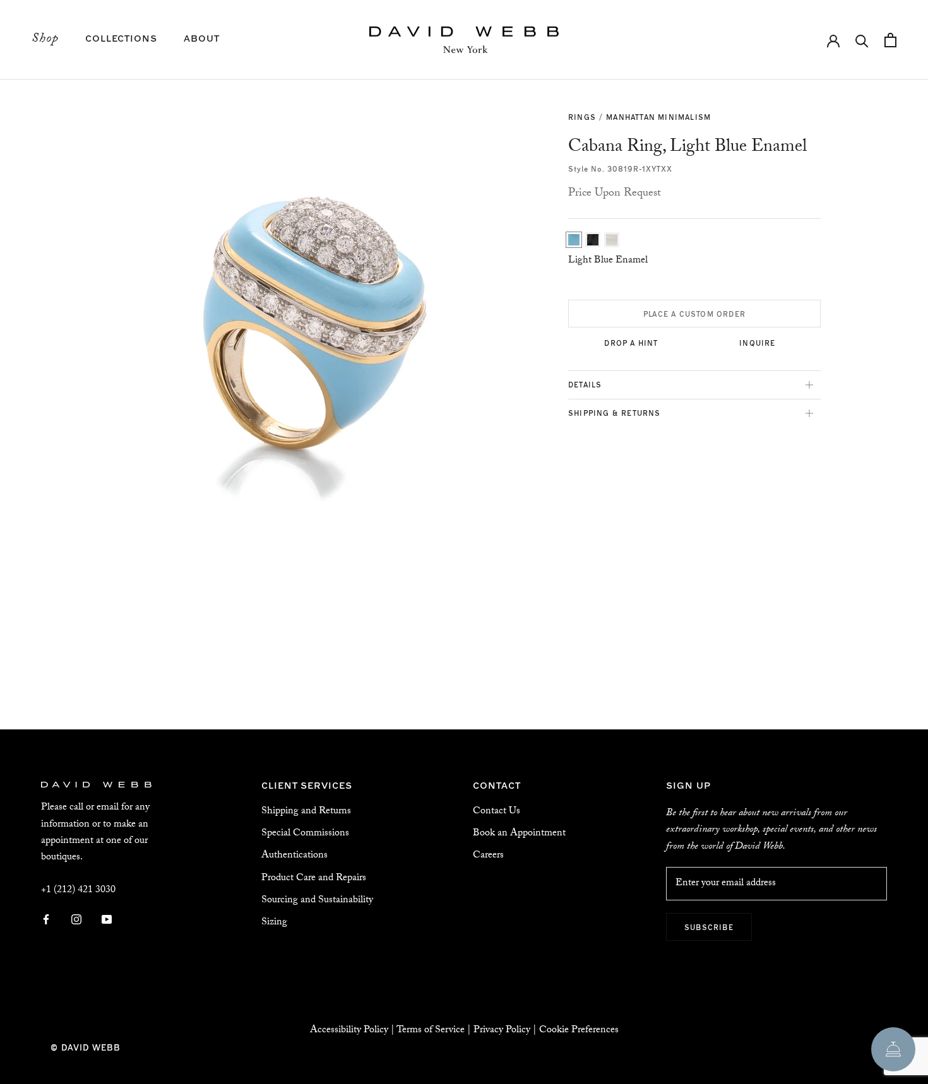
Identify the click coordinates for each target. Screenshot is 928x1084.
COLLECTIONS (121, 38)
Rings (582, 116)
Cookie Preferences (579, 1030)
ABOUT (202, 38)
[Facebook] (46, 920)
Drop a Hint (631, 342)
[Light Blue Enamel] (574, 239)
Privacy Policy (501, 1030)
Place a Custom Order (694, 313)
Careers (488, 856)
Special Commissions (305, 834)
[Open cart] (890, 40)
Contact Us (496, 812)
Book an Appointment (519, 834)
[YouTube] (107, 920)
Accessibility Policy (349, 1030)
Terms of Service (430, 1030)
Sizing (274, 923)
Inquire (757, 342)
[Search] (862, 40)
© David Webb (86, 1047)
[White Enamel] (611, 239)
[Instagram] (76, 920)
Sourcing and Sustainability (317, 901)
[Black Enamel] (592, 239)
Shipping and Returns (306, 812)
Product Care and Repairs (313, 879)
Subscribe (709, 926)
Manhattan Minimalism (658, 116)
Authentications (294, 856)
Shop (45, 39)
